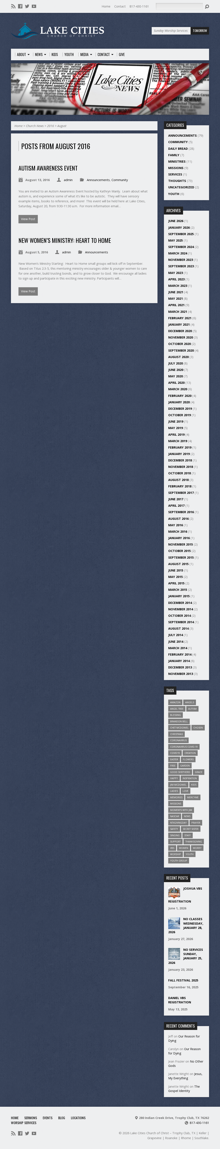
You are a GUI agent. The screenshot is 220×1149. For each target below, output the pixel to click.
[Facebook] (20, 6)
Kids (193, 784)
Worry (197, 848)
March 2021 (177, 312)
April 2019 (176, 434)
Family (173, 155)
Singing (175, 835)
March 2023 (177, 286)
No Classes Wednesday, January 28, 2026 (185, 925)
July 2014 (175, 635)
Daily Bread (178, 149)
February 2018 (179, 486)
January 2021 (179, 324)
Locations (78, 1117)
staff (187, 835)
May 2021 (175, 298)
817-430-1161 (139, 6)
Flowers (188, 759)
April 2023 (176, 279)
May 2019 (175, 428)
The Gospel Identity (184, 1088)
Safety (174, 828)
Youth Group (178, 860)
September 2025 (181, 234)
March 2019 (177, 441)
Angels (189, 702)
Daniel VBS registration (179, 1000)
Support (175, 841)
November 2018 (180, 467)
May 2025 (175, 240)
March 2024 (177, 253)
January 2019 (179, 454)
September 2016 (181, 512)
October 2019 (179, 415)
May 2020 (175, 376)
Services (175, 174)
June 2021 (175, 292)
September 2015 (181, 557)
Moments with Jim (181, 810)
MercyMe (193, 797)
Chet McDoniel (179, 727)
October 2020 (179, 344)
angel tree (176, 708)
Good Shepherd (180, 772)
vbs (172, 848)
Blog (61, 1117)
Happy (174, 778)
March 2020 (177, 389)
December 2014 (180, 603)
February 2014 (179, 654)
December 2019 (180, 409)
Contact (120, 6)
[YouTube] (34, 6)
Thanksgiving (193, 841)
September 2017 (181, 493)
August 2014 (178, 628)
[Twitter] (27, 6)
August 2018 (178, 480)
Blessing (175, 715)
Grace (198, 772)
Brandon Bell (179, 721)
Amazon (175, 702)
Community (120, 180)
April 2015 (176, 583)
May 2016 (175, 525)
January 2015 (179, 596)
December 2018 (180, 460)
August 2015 (178, 564)
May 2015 (175, 577)
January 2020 (179, 402)
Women (183, 848)
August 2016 (178, 519)
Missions (175, 168)
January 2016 (179, 538)
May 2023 (175, 273)
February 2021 (179, 318)
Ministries (177, 161)
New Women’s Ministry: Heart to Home (64, 240)
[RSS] (13, 6)
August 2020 (178, 357)
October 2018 (179, 473)
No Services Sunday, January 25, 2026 (185, 956)
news (187, 816)
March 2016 (177, 531)
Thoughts (177, 181)
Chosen (198, 727)
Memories (176, 797)
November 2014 (180, 609)
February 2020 (179, 396)
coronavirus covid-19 (184, 746)
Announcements (98, 180)
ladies (174, 790)
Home (106, 6)
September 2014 (181, 622)
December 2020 (180, 331)
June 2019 (175, 421)
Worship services (23, 1122)
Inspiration (190, 778)
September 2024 (181, 247)
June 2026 (175, 221)
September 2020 (181, 350)
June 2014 (175, 642)
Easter (174, 759)
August (61, 126)
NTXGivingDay (178, 822)
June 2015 (175, 570)
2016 (50, 126)
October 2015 (179, 551)
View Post (28, 219)
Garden (185, 765)
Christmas (176, 734)
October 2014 (179, 616)
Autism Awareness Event (48, 167)
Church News (35, 126)
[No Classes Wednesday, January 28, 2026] (174, 927)
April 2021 (176, 305)
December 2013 (180, 667)
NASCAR (174, 816)
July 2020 (175, 363)
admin (68, 180)
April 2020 (176, 383)
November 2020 (180, 337)
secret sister (191, 828)
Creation (190, 752)
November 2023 (180, 260)
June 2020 (175, 370)
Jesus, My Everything (185, 1076)
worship (175, 854)
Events (47, 1117)
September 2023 (181, 266)
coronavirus (178, 740)
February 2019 (179, 447)
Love (185, 790)
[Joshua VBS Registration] (174, 896)
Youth (173, 194)
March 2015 (177, 590)
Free (173, 765)
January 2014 (179, 661)
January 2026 (179, 227)
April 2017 (176, 505)
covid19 (175, 752)
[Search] (207, 7)
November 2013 (180, 674)
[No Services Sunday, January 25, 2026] (174, 957)
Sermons (30, 1117)
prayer (195, 822)
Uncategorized (181, 187)
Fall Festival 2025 (183, 980)
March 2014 (177, 648)
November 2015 (180, 544)
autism (192, 708)
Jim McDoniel (178, 784)
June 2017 (175, 499)
